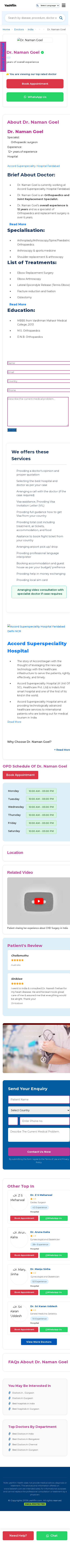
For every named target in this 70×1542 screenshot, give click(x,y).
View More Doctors (39, 1341)
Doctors (19, 29)
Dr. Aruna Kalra (40, 1232)
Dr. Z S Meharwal (41, 1194)
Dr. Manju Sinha (40, 1269)
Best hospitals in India (23, 1403)
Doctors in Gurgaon (22, 1398)
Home (6, 29)
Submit (12, 429)
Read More (18, 224)
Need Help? (18, 1535)
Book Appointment (35, 83)
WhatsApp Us (37, 97)
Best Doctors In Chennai (24, 1444)
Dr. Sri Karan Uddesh (43, 1306)
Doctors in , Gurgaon (23, 1392)
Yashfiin (10, 5)
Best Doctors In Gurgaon (25, 1449)
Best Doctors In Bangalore (25, 1439)
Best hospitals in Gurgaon (25, 1408)
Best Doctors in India (23, 1433)
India (30, 29)
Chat (53, 1535)
